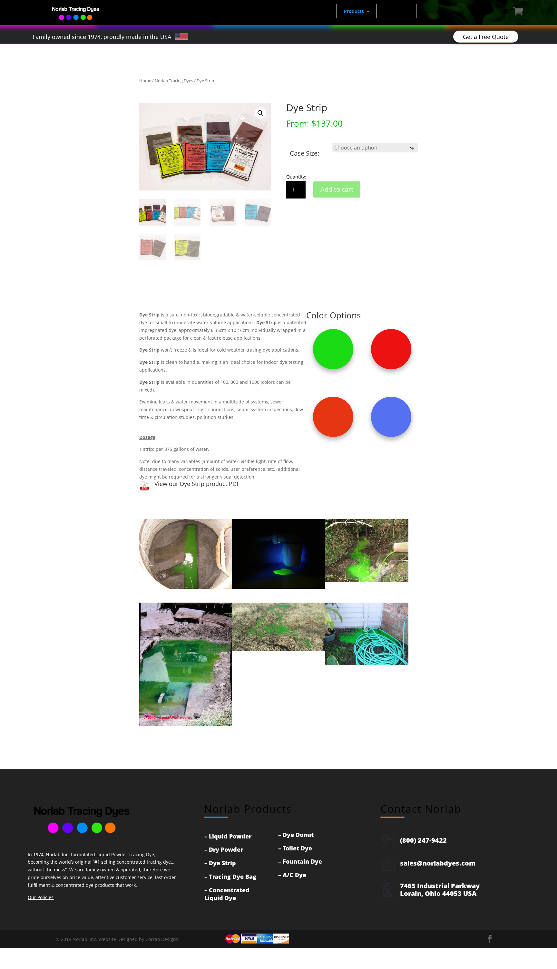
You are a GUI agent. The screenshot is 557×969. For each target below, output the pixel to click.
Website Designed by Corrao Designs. (139, 939)
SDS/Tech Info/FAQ (444, 11)
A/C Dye (294, 875)
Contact (486, 11)
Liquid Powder (230, 836)
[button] (260, 113)
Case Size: (304, 153)
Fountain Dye (302, 861)
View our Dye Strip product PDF (196, 484)
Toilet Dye (297, 848)
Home (324, 11)
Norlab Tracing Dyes (174, 80)
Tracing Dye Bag (232, 876)
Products (354, 11)
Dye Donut (298, 834)
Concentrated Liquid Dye (226, 894)
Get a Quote (397, 11)
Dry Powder (226, 849)
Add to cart (336, 189)
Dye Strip (222, 863)
